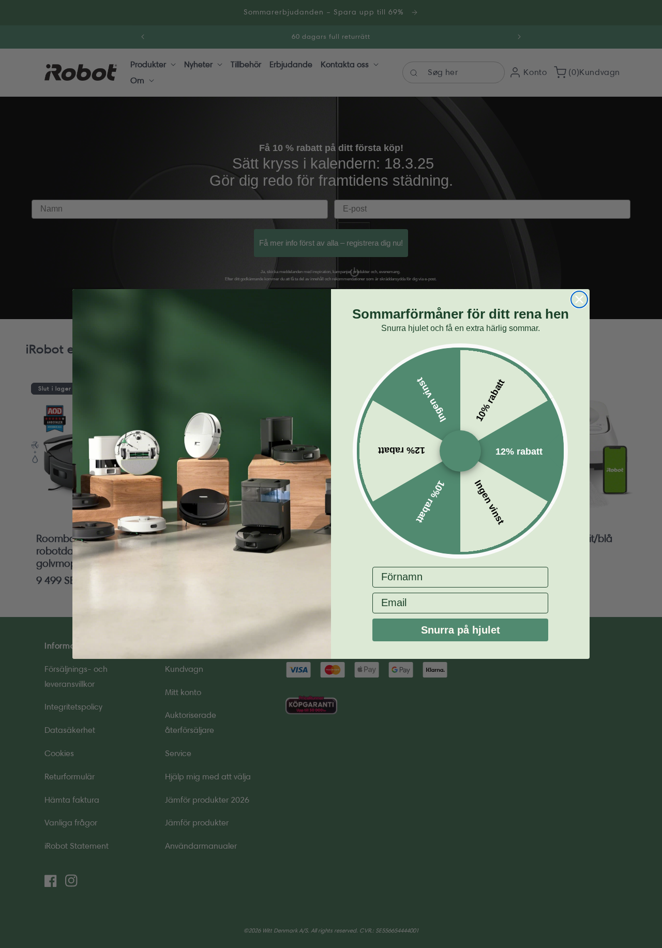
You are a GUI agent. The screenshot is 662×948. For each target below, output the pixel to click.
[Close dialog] (579, 299)
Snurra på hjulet (460, 630)
